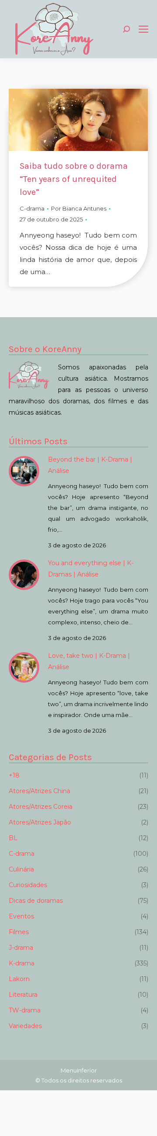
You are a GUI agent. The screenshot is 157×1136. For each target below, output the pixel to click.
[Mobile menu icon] (143, 29)
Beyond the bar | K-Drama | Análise (90, 465)
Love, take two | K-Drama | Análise (89, 661)
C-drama (32, 208)
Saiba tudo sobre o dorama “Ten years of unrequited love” (74, 179)
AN (0, 1126)
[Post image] (24, 471)
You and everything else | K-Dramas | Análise (90, 568)
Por (78, 208)
